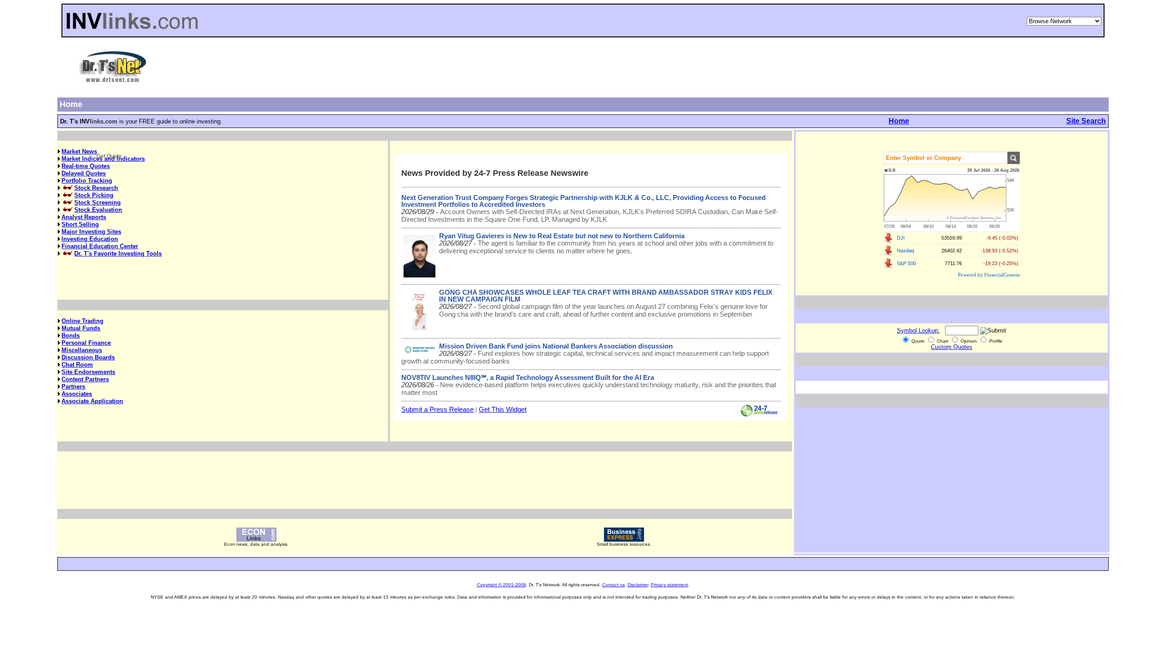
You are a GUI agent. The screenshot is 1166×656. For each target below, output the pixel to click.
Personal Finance (86, 342)
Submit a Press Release (437, 409)
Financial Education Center (99, 246)
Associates (76, 393)
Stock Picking (93, 195)
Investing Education (89, 239)
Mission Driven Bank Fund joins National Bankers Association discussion (556, 346)
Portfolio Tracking (86, 180)
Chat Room (77, 364)
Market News (79, 151)
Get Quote (1013, 158)
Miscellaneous (81, 350)
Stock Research (96, 187)
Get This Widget (503, 409)
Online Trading (82, 321)
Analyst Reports (83, 217)
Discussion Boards (88, 357)
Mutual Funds (80, 328)
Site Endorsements (88, 372)
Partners (73, 386)
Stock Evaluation (98, 209)
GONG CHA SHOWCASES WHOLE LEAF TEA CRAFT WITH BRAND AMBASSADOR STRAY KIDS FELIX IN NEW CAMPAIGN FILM (605, 296)
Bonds (70, 335)
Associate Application (92, 401)
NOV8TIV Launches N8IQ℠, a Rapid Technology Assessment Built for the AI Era (527, 377)
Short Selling (80, 224)
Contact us (613, 584)
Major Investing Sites (91, 231)
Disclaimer (638, 584)
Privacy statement (669, 584)
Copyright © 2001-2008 (501, 584)
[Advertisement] (629, 66)
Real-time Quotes (85, 166)
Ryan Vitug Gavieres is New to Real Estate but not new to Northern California (562, 236)
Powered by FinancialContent (989, 274)
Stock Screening (97, 202)
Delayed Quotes (83, 173)
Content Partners (85, 379)
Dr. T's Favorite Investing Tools (118, 253)
